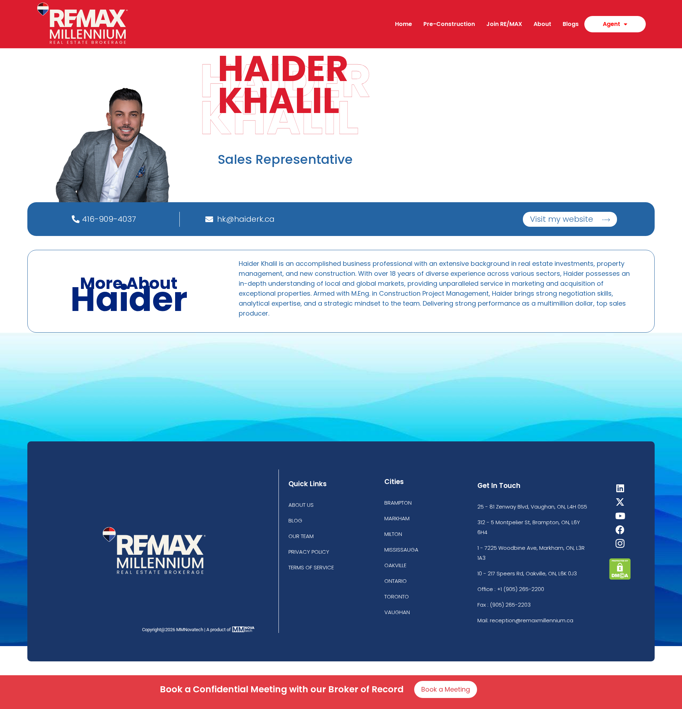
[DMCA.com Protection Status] (620, 577)
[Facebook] (620, 529)
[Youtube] (620, 516)
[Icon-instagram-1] (620, 543)
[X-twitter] (620, 502)
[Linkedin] (620, 488)
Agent (611, 24)
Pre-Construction (449, 24)
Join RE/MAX (504, 24)
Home (403, 24)
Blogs (571, 24)
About (542, 24)
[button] (570, 219)
